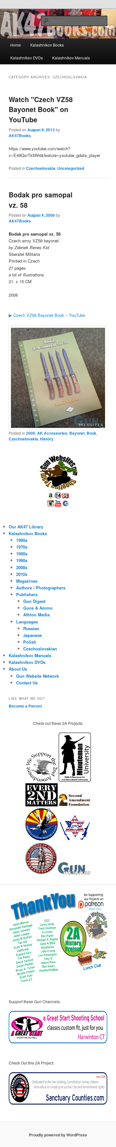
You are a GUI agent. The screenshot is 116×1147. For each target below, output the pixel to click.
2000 (30, 433)
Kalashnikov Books (47, 45)
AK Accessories (52, 433)
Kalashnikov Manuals (71, 57)
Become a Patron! (25, 706)
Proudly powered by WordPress (58, 1135)
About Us (18, 669)
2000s (21, 567)
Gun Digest (34, 601)
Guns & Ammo (38, 608)
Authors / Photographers (40, 588)
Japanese (32, 635)
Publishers (27, 594)
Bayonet (77, 433)
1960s (21, 540)
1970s (21, 547)
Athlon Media (36, 615)
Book (91, 433)
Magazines (26, 581)
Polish (29, 642)
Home (15, 45)
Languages (27, 622)
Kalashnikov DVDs (26, 57)
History (46, 439)
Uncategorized (70, 168)
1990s (21, 560)
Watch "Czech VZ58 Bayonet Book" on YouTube (41, 109)
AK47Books (20, 135)
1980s (21, 554)
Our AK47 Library (26, 527)
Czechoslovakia (40, 168)
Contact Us (27, 683)
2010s (21, 574)
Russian (31, 628)
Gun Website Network (37, 676)
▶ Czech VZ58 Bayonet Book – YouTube (47, 315)
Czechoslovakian (40, 649)
